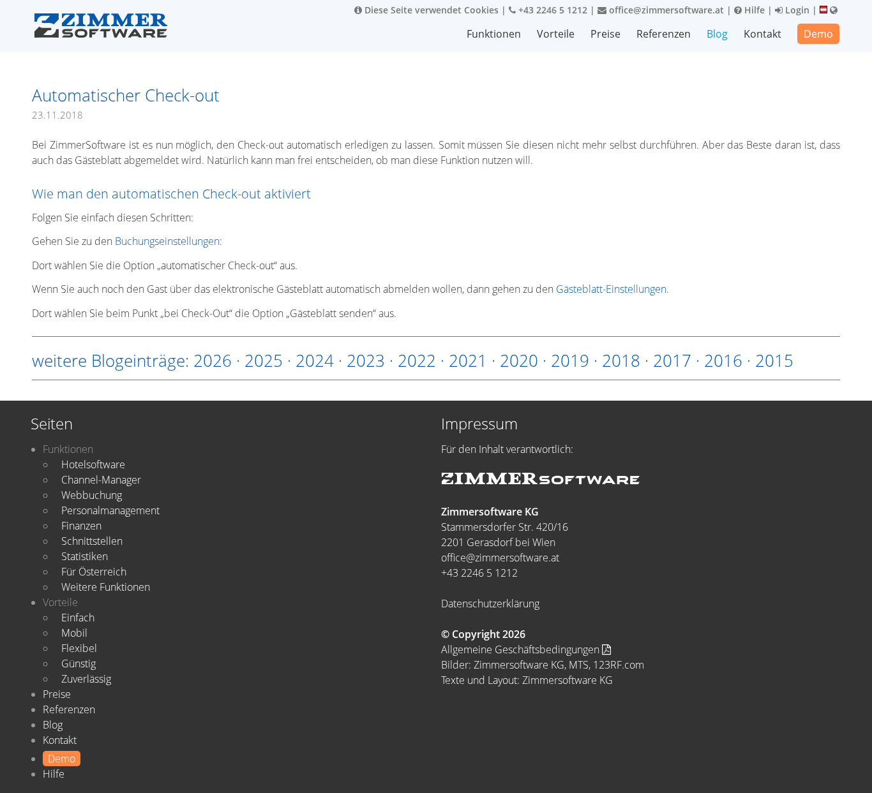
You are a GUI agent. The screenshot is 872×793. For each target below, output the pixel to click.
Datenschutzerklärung (490, 604)
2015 (774, 360)
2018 (621, 360)
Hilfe (753, 10)
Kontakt (762, 34)
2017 (672, 360)
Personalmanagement (110, 510)
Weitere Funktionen (105, 587)
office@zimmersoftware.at (665, 10)
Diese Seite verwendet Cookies (430, 10)
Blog (717, 34)
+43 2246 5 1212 (551, 10)
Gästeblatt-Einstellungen (611, 289)
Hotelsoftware (93, 464)
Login (796, 10)
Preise (605, 34)
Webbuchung (91, 495)
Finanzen (81, 526)
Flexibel (79, 648)
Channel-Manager (101, 480)
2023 (366, 360)
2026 (212, 360)
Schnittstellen (92, 541)
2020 (519, 360)
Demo (818, 34)
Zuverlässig (86, 679)
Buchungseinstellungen (167, 241)
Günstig (78, 663)
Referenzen (663, 34)
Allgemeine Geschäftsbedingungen (521, 649)
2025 (263, 360)
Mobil (74, 633)
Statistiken (84, 556)
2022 (417, 360)
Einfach (77, 618)
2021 (468, 360)
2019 (570, 360)
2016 (723, 360)
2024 (315, 360)
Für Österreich (93, 572)
